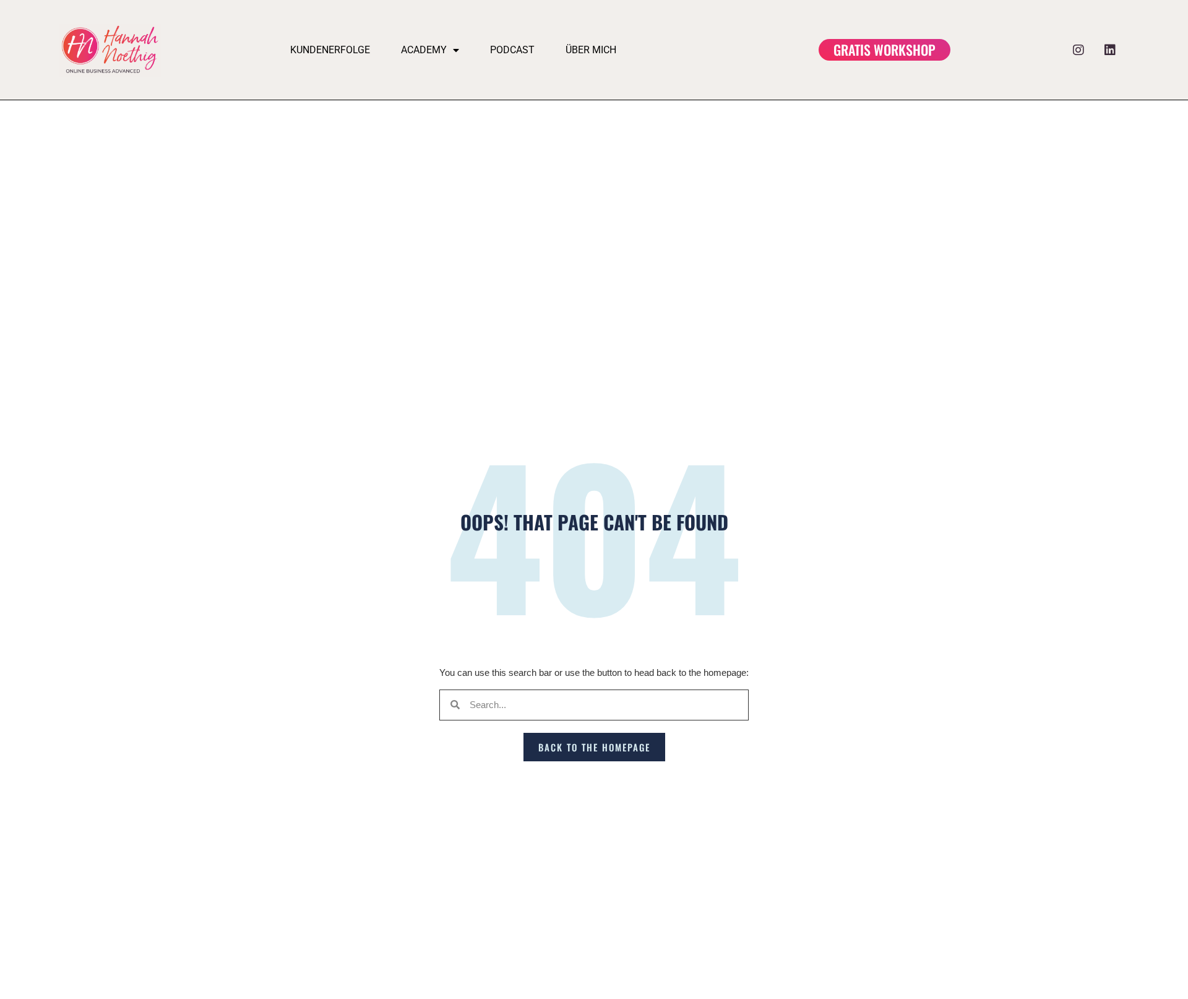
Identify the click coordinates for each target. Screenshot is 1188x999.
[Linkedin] (1110, 50)
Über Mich (591, 50)
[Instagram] (1078, 50)
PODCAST (512, 50)
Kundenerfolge (330, 50)
